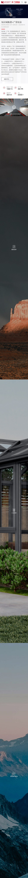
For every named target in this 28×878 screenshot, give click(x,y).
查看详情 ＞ (7, 79)
